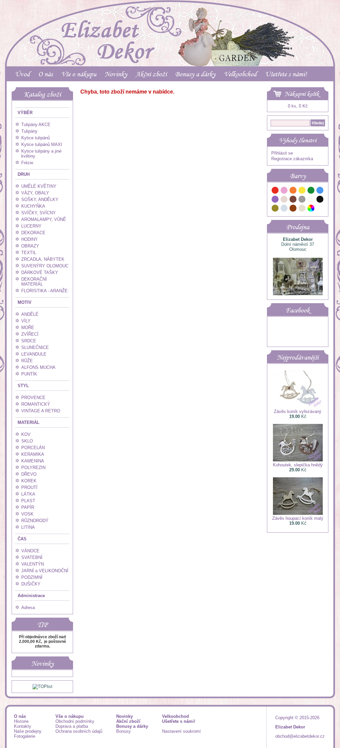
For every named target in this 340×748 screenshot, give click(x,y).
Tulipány (29, 131)
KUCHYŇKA (33, 206)
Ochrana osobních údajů (78, 731)
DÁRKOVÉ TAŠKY (39, 272)
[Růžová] (284, 191)
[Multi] (311, 209)
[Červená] (275, 191)
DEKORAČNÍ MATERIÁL (34, 282)
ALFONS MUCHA (38, 367)
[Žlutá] (302, 191)
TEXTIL (28, 252)
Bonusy (123, 731)
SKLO (27, 441)
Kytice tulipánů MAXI (41, 144)
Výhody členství (297, 140)
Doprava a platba (71, 726)
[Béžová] (284, 200)
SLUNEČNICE (35, 347)
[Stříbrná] (284, 209)
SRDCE (28, 340)
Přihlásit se (282, 153)
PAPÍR (27, 507)
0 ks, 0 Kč (298, 105)
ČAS (22, 538)
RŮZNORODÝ (34, 520)
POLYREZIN (33, 467)
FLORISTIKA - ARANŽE (44, 290)
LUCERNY (31, 226)
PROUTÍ (29, 487)
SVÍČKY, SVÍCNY (38, 212)
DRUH (24, 174)
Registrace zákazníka (292, 158)
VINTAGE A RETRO (40, 410)
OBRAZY (30, 245)
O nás (45, 74)
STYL (23, 385)
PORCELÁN (33, 447)
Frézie (27, 162)
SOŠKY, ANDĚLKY (39, 199)
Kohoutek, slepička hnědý (298, 464)
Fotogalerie (24, 736)
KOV (26, 434)
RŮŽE (27, 360)
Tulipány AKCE (35, 124)
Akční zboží (151, 74)
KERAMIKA (32, 454)
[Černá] (320, 200)
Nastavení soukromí (181, 731)
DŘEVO (29, 474)
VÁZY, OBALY (35, 192)
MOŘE (27, 327)
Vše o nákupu (78, 74)
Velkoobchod (240, 74)
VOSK (27, 513)
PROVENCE (33, 397)
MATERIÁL (29, 422)
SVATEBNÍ (31, 557)
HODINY (29, 239)
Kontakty (22, 726)
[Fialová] (275, 200)
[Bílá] (311, 200)
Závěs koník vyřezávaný (297, 411)
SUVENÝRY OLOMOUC (44, 265)
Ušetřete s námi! (286, 74)
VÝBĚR (25, 112)
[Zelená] (311, 191)
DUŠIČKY (31, 583)
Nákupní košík (302, 94)
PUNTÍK (29, 374)
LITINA (28, 527)
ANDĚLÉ (30, 314)
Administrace (31, 595)
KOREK (29, 480)
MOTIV (25, 302)
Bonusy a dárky (195, 74)
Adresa (28, 607)
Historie (21, 721)
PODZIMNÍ (31, 577)
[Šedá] (302, 200)
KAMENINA (32, 460)
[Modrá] (320, 191)
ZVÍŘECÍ (30, 334)
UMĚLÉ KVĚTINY (38, 186)
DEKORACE (33, 232)
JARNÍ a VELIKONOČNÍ (44, 570)
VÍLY (26, 320)
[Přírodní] (302, 209)
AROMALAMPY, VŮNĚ (43, 219)
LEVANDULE (33, 354)
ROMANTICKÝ (35, 404)
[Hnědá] (293, 200)
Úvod (22, 74)
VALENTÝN (32, 564)
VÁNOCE (30, 550)
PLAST (28, 500)
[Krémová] (320, 209)
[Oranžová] (293, 191)
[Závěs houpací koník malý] (297, 513)
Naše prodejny (28, 731)
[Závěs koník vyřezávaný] (297, 406)
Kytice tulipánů (35, 137)
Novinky (116, 74)
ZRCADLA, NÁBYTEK (42, 259)
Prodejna (297, 227)
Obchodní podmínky (74, 721)
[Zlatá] (275, 209)
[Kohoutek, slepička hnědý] (297, 459)
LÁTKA (28, 494)
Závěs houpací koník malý (297, 518)
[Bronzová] (293, 209)
